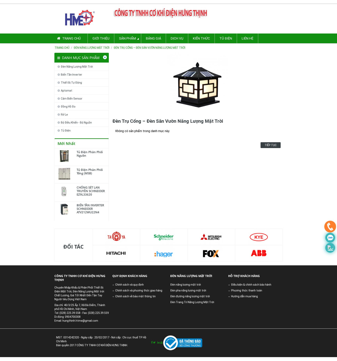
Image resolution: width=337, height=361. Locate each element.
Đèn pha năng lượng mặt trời (188, 290)
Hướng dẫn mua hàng (244, 296)
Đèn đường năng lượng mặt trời (190, 296)
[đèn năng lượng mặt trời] (330, 227)
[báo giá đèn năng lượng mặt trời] (330, 248)
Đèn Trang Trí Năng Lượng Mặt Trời (192, 302)
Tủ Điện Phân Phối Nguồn (90, 153)
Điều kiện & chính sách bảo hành (251, 284)
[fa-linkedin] (158, 342)
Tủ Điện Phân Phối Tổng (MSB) (90, 171)
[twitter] (154, 342)
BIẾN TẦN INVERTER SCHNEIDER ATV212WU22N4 (90, 208)
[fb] (152, 342)
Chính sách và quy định (129, 284)
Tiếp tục (271, 145)
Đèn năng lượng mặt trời (185, 284)
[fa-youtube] (161, 342)
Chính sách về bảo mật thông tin (135, 296)
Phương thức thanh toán (246, 290)
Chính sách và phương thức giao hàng (138, 290)
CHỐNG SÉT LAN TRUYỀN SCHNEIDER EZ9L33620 (91, 191)
